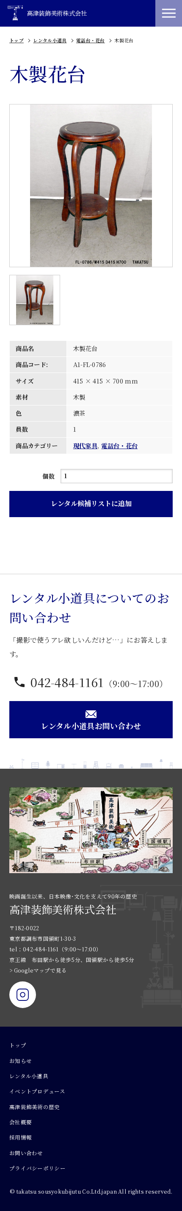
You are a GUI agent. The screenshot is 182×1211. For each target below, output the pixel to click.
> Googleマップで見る (38, 970)
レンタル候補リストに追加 (91, 503)
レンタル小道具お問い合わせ (91, 725)
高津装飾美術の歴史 (34, 1107)
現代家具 (85, 445)
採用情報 (20, 1137)
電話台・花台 (90, 40)
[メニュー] (168, 13)
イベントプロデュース (37, 1091)
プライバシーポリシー (37, 1168)
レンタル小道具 (49, 40)
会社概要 (20, 1122)
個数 (48, 476)
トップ (16, 40)
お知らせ (20, 1061)
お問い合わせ (26, 1153)
